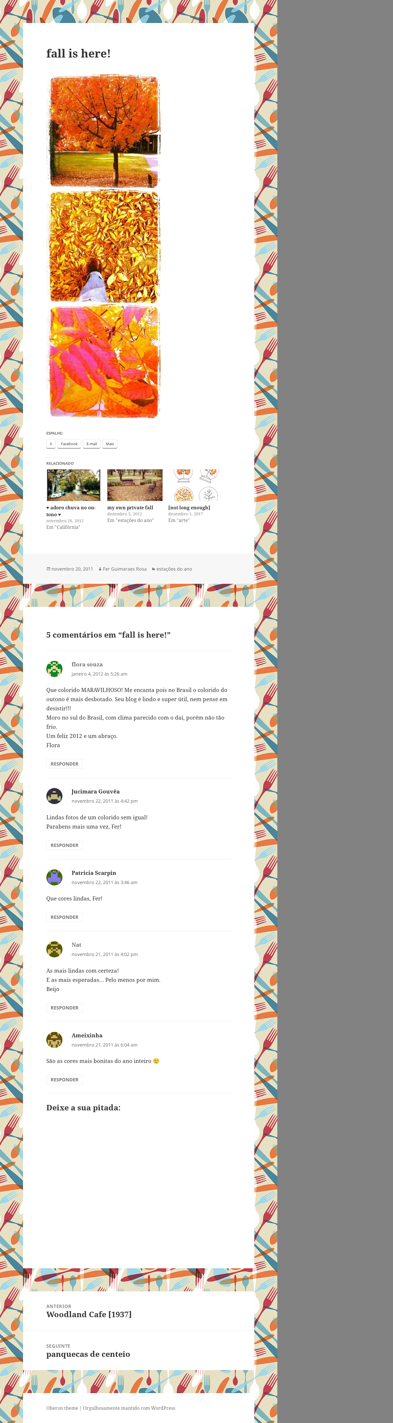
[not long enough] (189, 507)
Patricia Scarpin (94, 873)
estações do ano (174, 569)
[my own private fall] (135, 485)
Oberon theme (62, 1408)
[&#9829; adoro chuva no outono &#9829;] (74, 485)
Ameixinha (87, 1035)
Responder (65, 764)
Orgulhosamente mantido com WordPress (129, 1408)
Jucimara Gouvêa (96, 791)
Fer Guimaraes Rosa (125, 569)
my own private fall (130, 507)
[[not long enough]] (196, 485)
